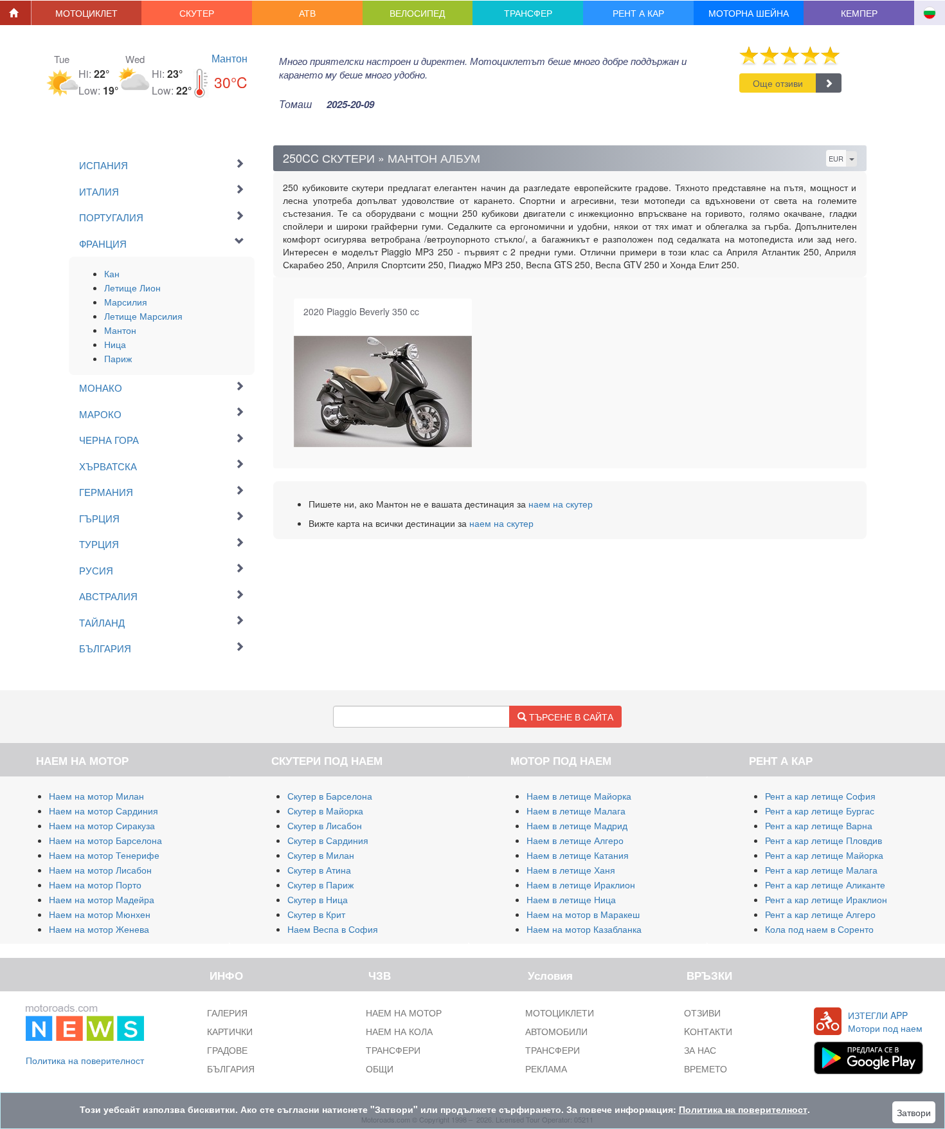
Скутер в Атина (319, 869)
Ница (115, 344)
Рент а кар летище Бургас (819, 810)
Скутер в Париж (320, 884)
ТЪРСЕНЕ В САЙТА (569, 716)
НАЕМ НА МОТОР (404, 1012)
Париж (118, 358)
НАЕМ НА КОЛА (399, 1031)
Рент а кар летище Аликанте (825, 884)
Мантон (230, 58)
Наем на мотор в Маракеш (583, 914)
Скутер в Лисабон (324, 825)
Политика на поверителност (85, 1060)
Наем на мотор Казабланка (584, 928)
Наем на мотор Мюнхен (99, 914)
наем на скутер (560, 503)
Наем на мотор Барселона (105, 840)
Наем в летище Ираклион (580, 884)
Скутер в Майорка (325, 810)
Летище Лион (132, 287)
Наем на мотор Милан (96, 795)
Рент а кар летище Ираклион (826, 899)
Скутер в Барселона (329, 795)
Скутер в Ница (317, 899)
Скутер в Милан (320, 855)
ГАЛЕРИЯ (227, 1012)
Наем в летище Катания (577, 855)
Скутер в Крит (316, 914)
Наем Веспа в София (332, 928)
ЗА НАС (700, 1049)
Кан (112, 273)
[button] (87, 13)
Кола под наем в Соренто (819, 928)
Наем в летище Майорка (578, 795)
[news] (85, 1020)
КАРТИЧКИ (230, 1031)
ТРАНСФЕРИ (393, 1049)
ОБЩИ (379, 1068)
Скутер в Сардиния (327, 840)
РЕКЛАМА (546, 1068)
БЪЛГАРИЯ (231, 1068)
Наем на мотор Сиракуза (102, 825)
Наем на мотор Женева (99, 928)
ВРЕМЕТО (705, 1068)
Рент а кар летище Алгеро (820, 914)
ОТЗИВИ (702, 1012)
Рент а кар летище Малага (821, 869)
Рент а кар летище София (820, 795)
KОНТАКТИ (708, 1031)
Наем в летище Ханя (570, 869)
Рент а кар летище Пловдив (823, 840)
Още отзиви (778, 83)
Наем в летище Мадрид (576, 825)
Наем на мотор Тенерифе (104, 855)
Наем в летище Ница (571, 899)
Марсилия (125, 301)
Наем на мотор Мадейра (101, 899)
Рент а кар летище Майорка (824, 855)
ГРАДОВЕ (227, 1049)
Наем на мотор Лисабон (100, 869)
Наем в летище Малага (576, 810)
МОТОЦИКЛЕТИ (559, 1012)
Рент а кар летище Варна (818, 825)
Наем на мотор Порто (95, 884)
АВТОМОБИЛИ (556, 1031)
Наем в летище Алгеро (575, 840)
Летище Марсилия (143, 315)
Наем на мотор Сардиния (103, 810)
